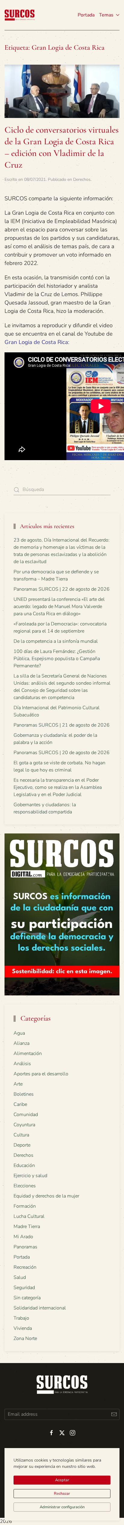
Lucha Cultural (29, 1216)
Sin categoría (27, 1297)
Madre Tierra (27, 1226)
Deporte (22, 1145)
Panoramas (25, 1247)
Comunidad (26, 1114)
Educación (24, 1165)
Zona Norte (25, 1338)
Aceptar (62, 1480)
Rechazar (62, 1493)
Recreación (25, 1267)
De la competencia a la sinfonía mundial (56, 641)
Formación (25, 1206)
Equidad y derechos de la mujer (46, 1196)
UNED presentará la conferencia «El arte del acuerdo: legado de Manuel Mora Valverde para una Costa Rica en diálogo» (59, 606)
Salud (20, 1277)
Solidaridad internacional (40, 1308)
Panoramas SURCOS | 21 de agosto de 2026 (62, 725)
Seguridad (24, 1287)
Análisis (22, 1063)
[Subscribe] (113, 1414)
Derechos (82, 179)
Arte (18, 1084)
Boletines (24, 1094)
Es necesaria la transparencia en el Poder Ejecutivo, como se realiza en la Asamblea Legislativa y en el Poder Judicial (58, 787)
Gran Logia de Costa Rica (36, 342)
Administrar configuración (62, 1507)
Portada (86, 15)
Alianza (21, 1043)
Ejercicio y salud (30, 1175)
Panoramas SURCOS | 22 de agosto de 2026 (62, 589)
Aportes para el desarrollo (41, 1074)
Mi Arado (23, 1236)
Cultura (21, 1135)
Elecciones (25, 1186)
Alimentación (28, 1053)
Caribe (20, 1104)
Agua (19, 1033)
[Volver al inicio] (20, 15)
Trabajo (21, 1318)
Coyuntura (24, 1124)
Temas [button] (106, 15)
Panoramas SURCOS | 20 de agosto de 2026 (62, 752)
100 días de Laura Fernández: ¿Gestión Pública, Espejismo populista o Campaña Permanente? (57, 658)
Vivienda (23, 1328)
